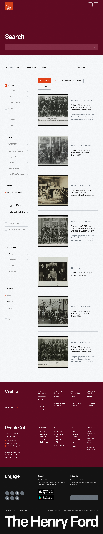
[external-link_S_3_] (16, 446)
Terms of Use (93, 510)
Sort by (80, 64)
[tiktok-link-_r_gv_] (12, 498)
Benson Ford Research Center (18, 206)
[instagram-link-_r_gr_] (12, 493)
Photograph (18, 254)
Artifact (18, 85)
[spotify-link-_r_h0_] (17, 498)
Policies (57, 510)
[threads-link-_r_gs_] (17, 493)
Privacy (78, 510)
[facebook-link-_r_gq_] (7, 493)
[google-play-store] (46, 497)
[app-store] (46, 491)
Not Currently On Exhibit (18, 212)
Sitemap (85, 510)
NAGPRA (50, 510)
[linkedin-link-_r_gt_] (22, 493)
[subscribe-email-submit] (95, 497)
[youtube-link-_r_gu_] (7, 498)
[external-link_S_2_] (16, 443)
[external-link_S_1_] (16, 441)
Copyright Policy (68, 510)
